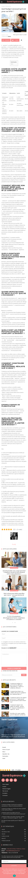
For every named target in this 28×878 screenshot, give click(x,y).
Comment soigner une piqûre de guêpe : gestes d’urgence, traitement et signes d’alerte (17, 707)
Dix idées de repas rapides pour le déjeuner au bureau (17, 714)
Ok (14, 875)
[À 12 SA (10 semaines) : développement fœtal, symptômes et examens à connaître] (14, 605)
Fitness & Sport (6, 749)
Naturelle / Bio (5, 754)
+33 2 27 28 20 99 (13, 852)
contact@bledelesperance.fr (13, 850)
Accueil (3, 6)
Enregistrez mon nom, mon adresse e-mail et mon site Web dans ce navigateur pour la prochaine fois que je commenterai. (13, 643)
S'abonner (14, 865)
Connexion (5, 795)
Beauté (4, 747)
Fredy (9, 36)
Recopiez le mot (9, 648)
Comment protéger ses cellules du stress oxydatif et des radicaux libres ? (18, 693)
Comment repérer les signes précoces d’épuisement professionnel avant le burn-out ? (18, 700)
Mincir (3, 751)
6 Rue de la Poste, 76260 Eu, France (16, 848)
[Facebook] (3, 780)
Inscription (4, 793)
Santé (3, 758)
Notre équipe (5, 784)
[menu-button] (1, 2)
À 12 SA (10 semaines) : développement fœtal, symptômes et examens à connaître (14, 617)
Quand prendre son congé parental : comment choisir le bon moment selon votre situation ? (14, 572)
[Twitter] (11, 780)
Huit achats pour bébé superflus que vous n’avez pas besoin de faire (14, 595)
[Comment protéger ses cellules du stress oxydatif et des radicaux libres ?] (5, 692)
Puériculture (8, 6)
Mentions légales (6, 788)
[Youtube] (15, 780)
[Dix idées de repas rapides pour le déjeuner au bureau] (5, 714)
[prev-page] (13, 623)
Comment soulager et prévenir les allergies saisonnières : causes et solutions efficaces (16, 686)
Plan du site (5, 791)
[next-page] (15, 623)
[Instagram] (7, 780)
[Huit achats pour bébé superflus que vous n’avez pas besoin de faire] (14, 583)
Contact (4, 786)
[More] (21, 40)
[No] (26, 872)
